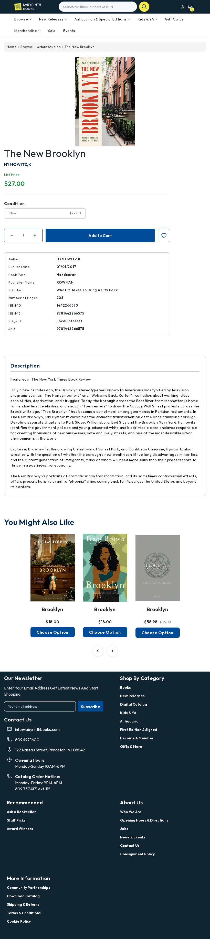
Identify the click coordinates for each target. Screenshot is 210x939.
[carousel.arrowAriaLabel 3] (98, 651)
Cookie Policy (19, 921)
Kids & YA (146, 19)
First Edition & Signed (138, 729)
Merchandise (25, 30)
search (144, 7)
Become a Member (136, 738)
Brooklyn (52, 609)
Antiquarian (130, 721)
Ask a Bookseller (21, 812)
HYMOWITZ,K (17, 164)
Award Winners (20, 828)
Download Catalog (23, 896)
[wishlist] (52, 566)
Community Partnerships (28, 887)
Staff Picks (16, 820)
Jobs (124, 828)
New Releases (51, 19)
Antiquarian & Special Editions (101, 19)
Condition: (15, 203)
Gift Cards (174, 19)
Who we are (130, 812)
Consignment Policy (137, 854)
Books (125, 687)
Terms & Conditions (24, 913)
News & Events (132, 837)
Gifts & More (131, 746)
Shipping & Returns (23, 904)
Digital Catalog (133, 704)
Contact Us (130, 845)
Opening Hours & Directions (144, 820)
